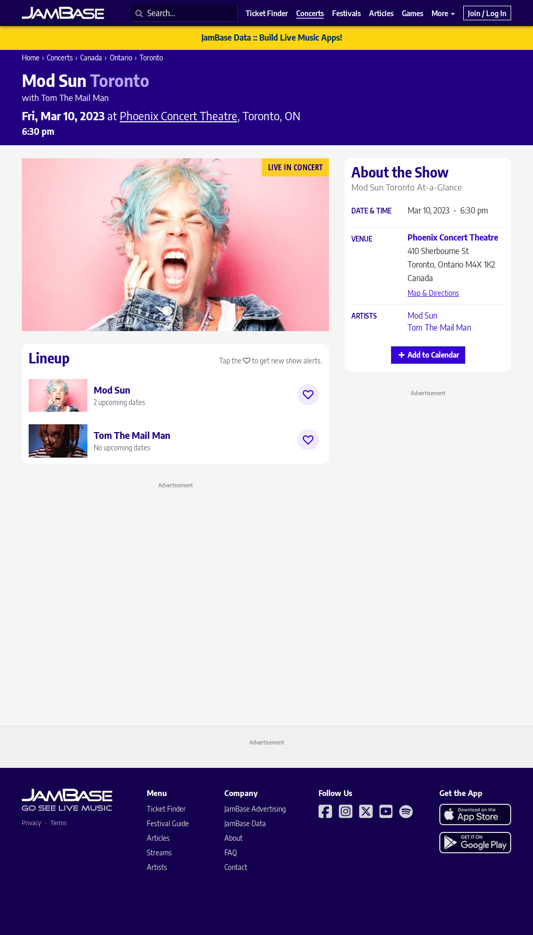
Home (31, 57)
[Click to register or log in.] (308, 394)
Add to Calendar (433, 354)
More (441, 13)
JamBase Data (245, 823)
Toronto (151, 57)
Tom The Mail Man (439, 327)
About (233, 837)
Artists (364, 316)
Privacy (31, 823)
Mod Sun (422, 315)
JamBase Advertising (255, 808)
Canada (91, 57)
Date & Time (371, 211)
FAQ (230, 852)
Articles (158, 837)
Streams (159, 852)
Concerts (60, 57)
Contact (235, 867)
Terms (58, 823)
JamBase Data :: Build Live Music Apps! (271, 37)
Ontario (121, 57)
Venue (361, 239)
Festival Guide (168, 823)
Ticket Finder (166, 808)
